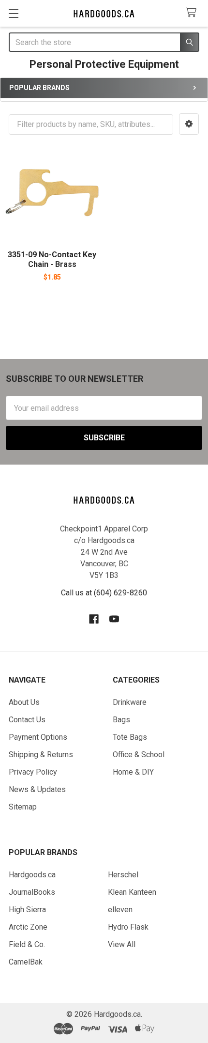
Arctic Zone (28, 927)
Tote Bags (130, 737)
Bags (121, 719)
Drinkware (130, 702)
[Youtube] (114, 619)
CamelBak (26, 961)
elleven (120, 909)
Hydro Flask (128, 927)
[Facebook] (94, 619)
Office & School (138, 754)
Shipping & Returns (41, 754)
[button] (189, 124)
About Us (24, 702)
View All (121, 944)
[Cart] (193, 13)
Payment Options (38, 737)
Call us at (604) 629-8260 (104, 592)
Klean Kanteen (132, 892)
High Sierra (27, 909)
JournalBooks (32, 892)
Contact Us (27, 719)
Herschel (123, 874)
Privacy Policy (33, 772)
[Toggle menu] (13, 13)
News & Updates (37, 789)
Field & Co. (27, 944)
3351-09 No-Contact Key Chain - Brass (52, 259)
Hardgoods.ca (32, 874)
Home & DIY (133, 772)
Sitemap (23, 806)
